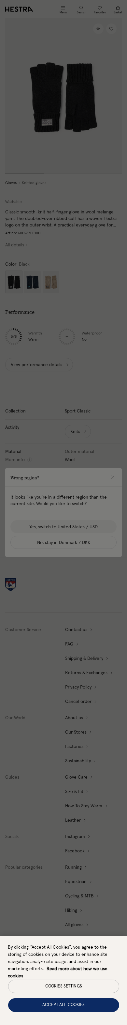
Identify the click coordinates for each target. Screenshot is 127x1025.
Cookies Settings (63, 986)
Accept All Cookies (63, 1005)
